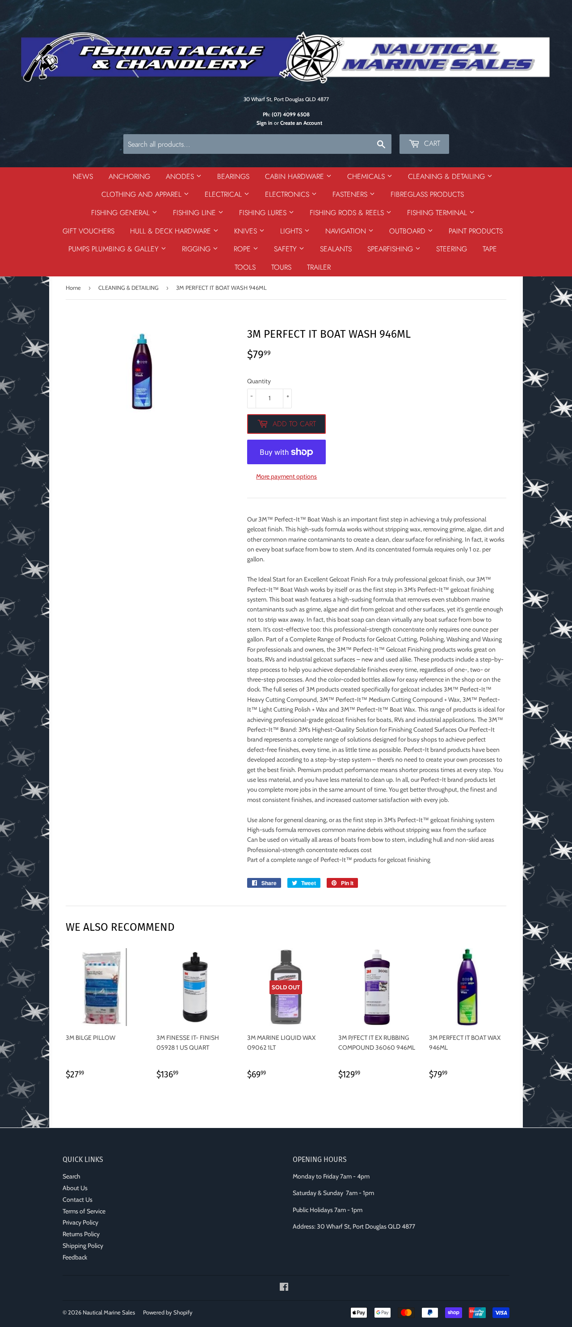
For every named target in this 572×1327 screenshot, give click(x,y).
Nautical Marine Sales (109, 1312)
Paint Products (476, 231)
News (83, 176)
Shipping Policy (83, 1246)
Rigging (197, 249)
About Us (75, 1188)
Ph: (286, 114)
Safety (286, 249)
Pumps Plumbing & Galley (114, 249)
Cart (431, 143)
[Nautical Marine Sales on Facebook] (284, 1288)
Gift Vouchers (88, 231)
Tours (281, 267)
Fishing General (121, 213)
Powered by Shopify (168, 1312)
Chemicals (367, 176)
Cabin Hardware (295, 176)
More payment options (286, 476)
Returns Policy (81, 1234)
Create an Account (301, 123)
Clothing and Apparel (142, 194)
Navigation (346, 231)
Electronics (288, 194)
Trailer (319, 267)
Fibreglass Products (427, 194)
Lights (292, 231)
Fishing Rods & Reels (348, 213)
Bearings (233, 176)
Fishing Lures (264, 213)
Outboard (408, 231)
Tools (245, 267)
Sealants (336, 249)
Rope (243, 249)
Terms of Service (84, 1211)
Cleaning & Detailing (447, 176)
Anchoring (129, 176)
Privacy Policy (80, 1222)
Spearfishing (391, 249)
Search (71, 1176)
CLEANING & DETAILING (128, 287)
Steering (451, 249)
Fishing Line (195, 213)
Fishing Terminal (438, 213)
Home (73, 287)
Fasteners (351, 194)
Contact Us (78, 1200)
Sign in (265, 123)
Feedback (75, 1257)
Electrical (224, 194)
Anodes (181, 176)
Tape (490, 249)
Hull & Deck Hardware (171, 231)
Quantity (259, 381)
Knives (246, 231)
